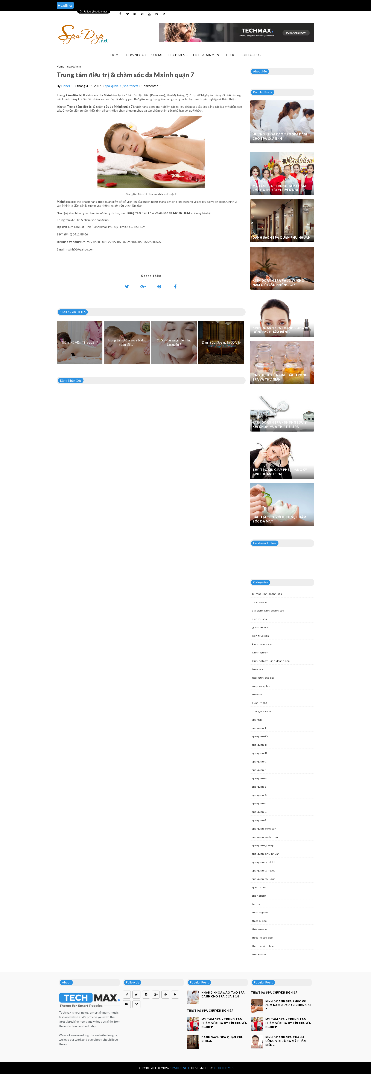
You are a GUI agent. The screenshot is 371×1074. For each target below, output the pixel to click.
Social (157, 55)
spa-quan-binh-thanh (266, 837)
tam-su (256, 904)
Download (136, 55)
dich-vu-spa (259, 619)
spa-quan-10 (260, 736)
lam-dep (257, 669)
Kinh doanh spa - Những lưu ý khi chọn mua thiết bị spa (279, 425)
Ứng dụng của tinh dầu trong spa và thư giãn (279, 377)
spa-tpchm (259, 887)
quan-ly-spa (259, 702)
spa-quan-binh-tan (264, 828)
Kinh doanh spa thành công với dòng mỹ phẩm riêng (281, 330)
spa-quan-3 (259, 769)
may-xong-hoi (261, 686)
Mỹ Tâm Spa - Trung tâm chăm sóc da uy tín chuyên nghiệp (279, 188)
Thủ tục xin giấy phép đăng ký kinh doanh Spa (279, 472)
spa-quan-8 (259, 811)
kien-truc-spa (260, 635)
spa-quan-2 (259, 761)
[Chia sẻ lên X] (127, 286)
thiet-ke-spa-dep (262, 937)
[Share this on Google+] (143, 286)
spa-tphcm (74, 66)
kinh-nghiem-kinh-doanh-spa (271, 660)
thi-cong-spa (260, 912)
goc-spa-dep (260, 627)
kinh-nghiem (260, 652)
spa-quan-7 (113, 86)
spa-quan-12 (259, 753)
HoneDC (67, 86)
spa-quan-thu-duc (263, 878)
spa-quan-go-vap (263, 845)
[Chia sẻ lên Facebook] (175, 286)
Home (115, 55)
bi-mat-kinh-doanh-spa (267, 593)
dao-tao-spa (259, 602)
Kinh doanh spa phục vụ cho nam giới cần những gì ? (278, 283)
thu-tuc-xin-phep (263, 946)
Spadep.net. (180, 1068)
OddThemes (224, 1068)
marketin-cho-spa (263, 677)
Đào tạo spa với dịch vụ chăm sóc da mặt (279, 519)
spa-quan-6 (259, 795)
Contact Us (250, 55)
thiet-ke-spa (259, 929)
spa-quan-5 (259, 786)
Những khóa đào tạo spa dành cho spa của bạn (280, 136)
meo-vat (257, 694)
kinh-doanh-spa (262, 644)
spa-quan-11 (259, 744)
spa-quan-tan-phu (263, 870)
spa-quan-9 (259, 820)
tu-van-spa (259, 954)
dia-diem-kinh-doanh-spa (268, 610)
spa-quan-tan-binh (264, 862)
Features (176, 55)
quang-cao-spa (261, 711)
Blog (230, 55)
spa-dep (257, 719)
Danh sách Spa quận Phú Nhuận (281, 237)
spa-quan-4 (259, 778)
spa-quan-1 (259, 728)
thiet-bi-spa (259, 920)
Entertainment (207, 55)
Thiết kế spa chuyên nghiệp (210, 1010)
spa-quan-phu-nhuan (266, 853)
